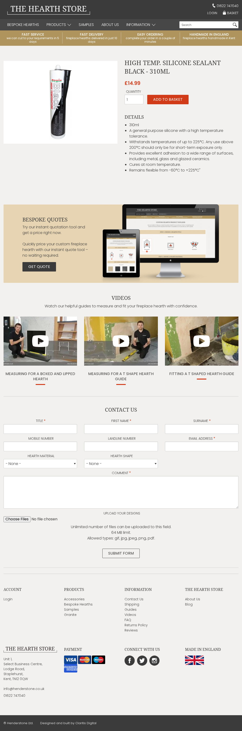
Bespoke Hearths (78, 604)
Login (212, 13)
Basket (232, 13)
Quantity (133, 91)
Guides (131, 609)
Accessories (74, 599)
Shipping (132, 604)
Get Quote (39, 266)
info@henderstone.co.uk (24, 688)
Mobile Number (41, 438)
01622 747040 (227, 6)
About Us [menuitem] (110, 24)
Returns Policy (136, 625)
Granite (70, 614)
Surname (200, 420)
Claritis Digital (85, 723)
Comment (120, 473)
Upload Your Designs (122, 513)
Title (39, 420)
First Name (120, 420)
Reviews (131, 630)
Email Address (201, 438)
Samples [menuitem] (86, 24)
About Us (192, 599)
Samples (71, 609)
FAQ (128, 620)
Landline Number (122, 438)
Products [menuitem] (56, 24)
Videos (130, 614)
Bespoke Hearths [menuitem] (23, 24)
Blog (189, 604)
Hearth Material (41, 456)
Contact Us (134, 599)
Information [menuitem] (138, 24)
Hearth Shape (122, 456)
